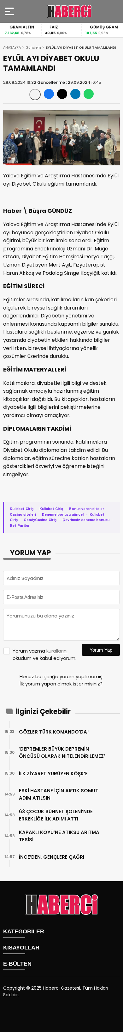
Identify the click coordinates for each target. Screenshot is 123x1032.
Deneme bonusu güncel (63, 514)
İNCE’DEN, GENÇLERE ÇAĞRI (51, 857)
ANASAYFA (12, 47)
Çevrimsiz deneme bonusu (85, 520)
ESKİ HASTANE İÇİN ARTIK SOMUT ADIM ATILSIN (58, 794)
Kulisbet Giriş (21, 509)
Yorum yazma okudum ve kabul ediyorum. (44, 654)
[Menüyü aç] (10, 11)
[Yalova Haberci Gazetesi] (69, 11)
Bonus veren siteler (86, 509)
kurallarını (56, 651)
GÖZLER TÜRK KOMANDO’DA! (54, 731)
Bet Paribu (19, 525)
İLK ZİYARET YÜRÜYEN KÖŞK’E (53, 773)
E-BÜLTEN (17, 964)
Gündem (33, 47)
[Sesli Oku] (35, 94)
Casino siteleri (23, 514)
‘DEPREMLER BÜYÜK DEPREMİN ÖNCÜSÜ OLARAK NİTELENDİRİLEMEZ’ (62, 752)
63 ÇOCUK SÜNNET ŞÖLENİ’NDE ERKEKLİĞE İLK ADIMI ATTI (56, 815)
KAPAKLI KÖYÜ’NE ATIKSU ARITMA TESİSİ (59, 836)
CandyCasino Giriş (40, 520)
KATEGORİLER (23, 931)
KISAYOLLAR (21, 947)
